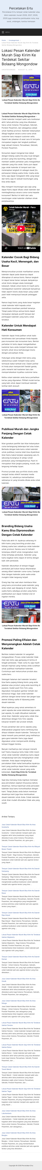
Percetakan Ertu (21, 8)
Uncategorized (14, 40)
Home (4, 40)
